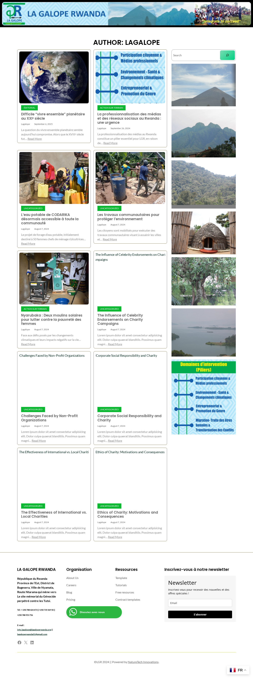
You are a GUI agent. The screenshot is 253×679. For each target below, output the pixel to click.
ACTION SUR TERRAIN (111, 107)
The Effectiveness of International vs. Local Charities (54, 514)
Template (121, 578)
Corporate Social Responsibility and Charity (129, 418)
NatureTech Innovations (143, 662)
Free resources (124, 592)
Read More (35, 138)
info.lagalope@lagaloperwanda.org (34, 629)
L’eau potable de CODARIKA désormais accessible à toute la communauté (50, 219)
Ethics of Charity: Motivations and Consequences (127, 514)
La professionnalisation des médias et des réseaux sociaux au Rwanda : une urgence (129, 118)
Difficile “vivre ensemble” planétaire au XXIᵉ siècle (53, 116)
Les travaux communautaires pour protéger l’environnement (128, 217)
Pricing (70, 599)
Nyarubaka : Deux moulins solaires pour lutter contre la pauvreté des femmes (51, 319)
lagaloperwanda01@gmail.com (32, 634)
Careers (71, 585)
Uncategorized (33, 208)
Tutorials (121, 585)
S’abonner (200, 614)
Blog (69, 592)
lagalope (25, 124)
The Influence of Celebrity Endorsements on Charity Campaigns (120, 319)
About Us (72, 578)
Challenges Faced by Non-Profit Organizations (49, 418)
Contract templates (127, 599)
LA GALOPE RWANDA (36, 569)
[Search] (227, 55)
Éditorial (29, 107)
